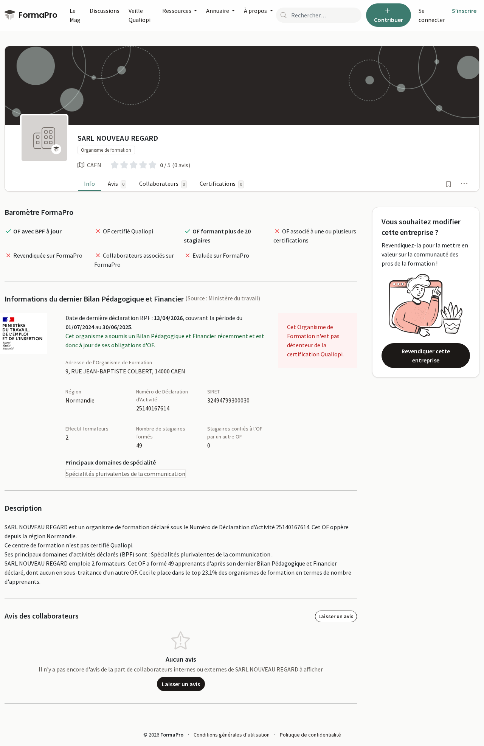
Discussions (104, 10)
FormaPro (37, 14)
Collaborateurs (162, 183)
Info (89, 183)
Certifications (221, 183)
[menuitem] (432, 15)
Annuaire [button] (218, 10)
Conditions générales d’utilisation (232, 734)
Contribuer (388, 19)
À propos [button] (256, 10)
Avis (116, 183)
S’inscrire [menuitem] (464, 10)
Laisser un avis (336, 616)
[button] (464, 183)
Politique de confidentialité (310, 734)
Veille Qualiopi (139, 15)
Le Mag (75, 15)
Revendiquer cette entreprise (426, 355)
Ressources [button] (177, 10)
